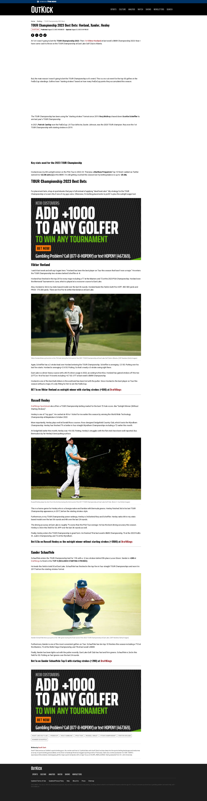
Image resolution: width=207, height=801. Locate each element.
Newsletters (159, 9)
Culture (122, 9)
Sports (113, 9)
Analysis (131, 9)
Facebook (32, 35)
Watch (140, 9)
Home (33, 21)
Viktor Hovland (125, 735)
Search (169, 9)
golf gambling (67, 735)
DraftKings (115, 389)
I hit (93, 41)
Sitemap (91, 781)
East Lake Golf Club (40, 735)
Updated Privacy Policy (56, 781)
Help (68, 781)
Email (40, 35)
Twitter (36, 35)
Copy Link (45, 35)
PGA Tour (79, 735)
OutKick (42, 9)
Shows (148, 9)
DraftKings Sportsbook (40, 406)
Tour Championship (108, 735)
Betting (39, 21)
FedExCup (54, 735)
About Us (76, 781)
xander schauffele (40, 739)
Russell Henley (92, 735)
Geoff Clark (35, 29)
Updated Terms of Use (38, 781)
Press (83, 781)
